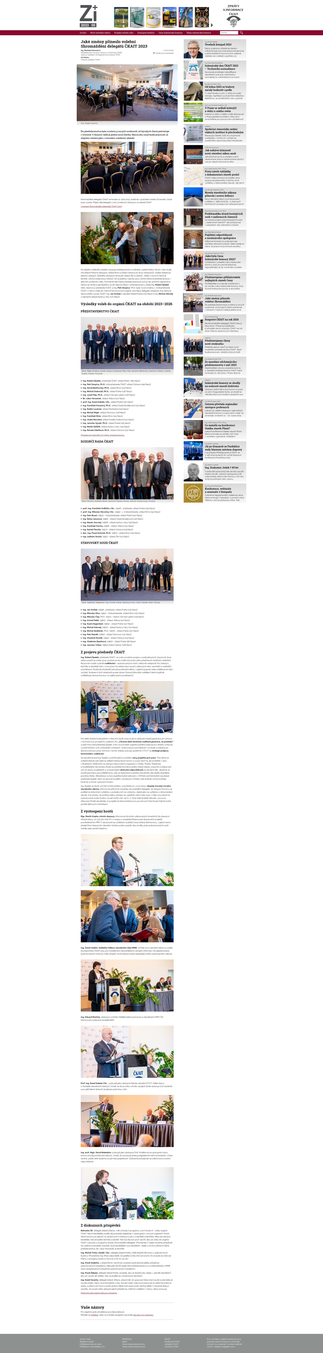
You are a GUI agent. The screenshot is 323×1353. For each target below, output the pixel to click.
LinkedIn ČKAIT (172, 1344)
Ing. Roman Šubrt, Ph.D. (213, 84)
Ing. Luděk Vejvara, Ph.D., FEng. (215, 169)
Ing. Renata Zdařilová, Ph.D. (214, 190)
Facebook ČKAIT (172, 1341)
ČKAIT (167, 1339)
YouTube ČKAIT (172, 1346)
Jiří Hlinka (85, 57)
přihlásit (94, 1315)
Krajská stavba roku (123, 32)
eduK (124, 1341)
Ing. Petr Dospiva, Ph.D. (213, 401)
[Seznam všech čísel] (212, 25)
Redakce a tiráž (87, 1341)
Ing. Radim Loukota (211, 444)
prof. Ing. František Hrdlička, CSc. (216, 105)
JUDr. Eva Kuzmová (211, 147)
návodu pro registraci (143, 1315)
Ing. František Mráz (211, 317)
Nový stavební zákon (100, 32)
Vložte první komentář (164, 53)
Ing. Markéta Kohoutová (90, 50)
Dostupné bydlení (146, 32)
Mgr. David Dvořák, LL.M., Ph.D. (215, 211)
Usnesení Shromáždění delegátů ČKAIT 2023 (101, 206)
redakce (208, 126)
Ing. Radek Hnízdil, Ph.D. (213, 359)
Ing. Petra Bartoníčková (213, 232)
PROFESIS (127, 1339)
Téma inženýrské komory (198, 32)
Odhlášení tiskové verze (91, 1344)
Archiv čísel (85, 1339)
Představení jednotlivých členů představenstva (102, 435)
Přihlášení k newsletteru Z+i (92, 1346)
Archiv (83, 32)
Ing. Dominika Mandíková (213, 63)
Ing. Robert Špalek (211, 42)
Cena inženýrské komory (170, 32)
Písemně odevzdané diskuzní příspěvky (99, 1293)
